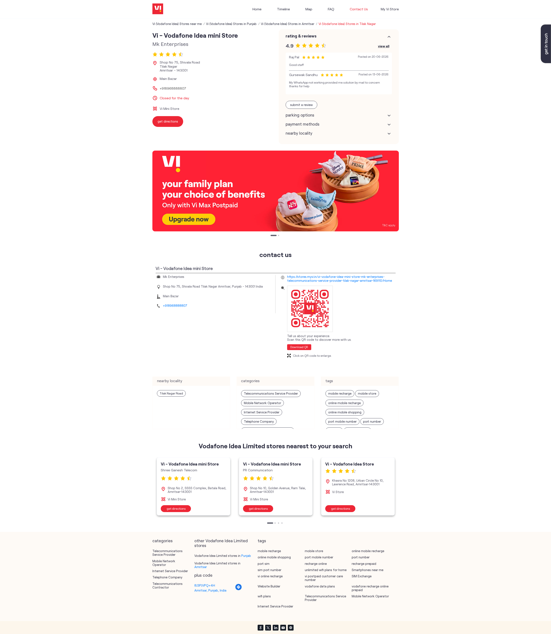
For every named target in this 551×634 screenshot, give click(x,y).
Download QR (299, 347)
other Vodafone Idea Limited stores (221, 543)
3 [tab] (279, 523)
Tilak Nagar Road (171, 393)
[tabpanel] (275, 191)
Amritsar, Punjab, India (210, 590)
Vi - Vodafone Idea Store (349, 463)
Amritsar (200, 567)
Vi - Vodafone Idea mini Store (190, 463)
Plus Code (203, 575)
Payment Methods (302, 124)
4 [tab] (282, 523)
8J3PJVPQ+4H (204, 585)
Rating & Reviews (301, 36)
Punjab (246, 556)
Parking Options (300, 115)
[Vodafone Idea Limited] (157, 9)
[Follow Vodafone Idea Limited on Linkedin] (275, 627)
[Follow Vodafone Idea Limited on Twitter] (268, 627)
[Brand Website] (290, 627)
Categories (162, 540)
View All (383, 46)
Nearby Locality (299, 133)
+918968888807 (173, 88)
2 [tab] (279, 236)
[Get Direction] (238, 589)
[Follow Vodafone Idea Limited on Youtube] (283, 627)
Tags (262, 540)
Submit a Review (301, 105)
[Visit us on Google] (260, 627)
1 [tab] (272, 236)
